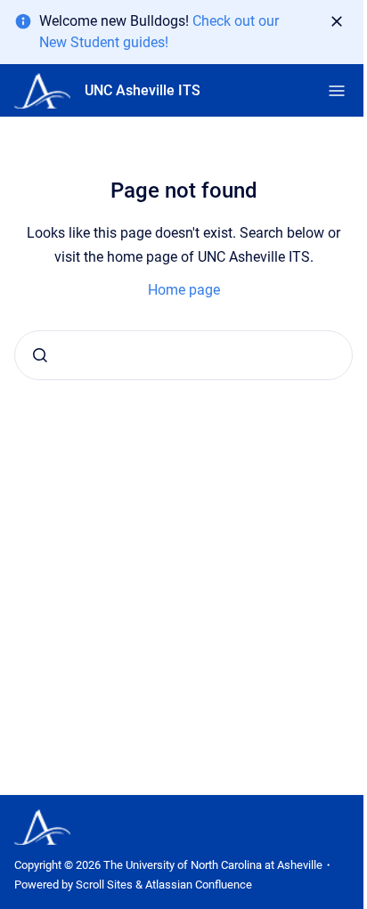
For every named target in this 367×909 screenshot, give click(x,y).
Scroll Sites (104, 884)
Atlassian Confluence (198, 884)
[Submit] (40, 355)
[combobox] (183, 355)
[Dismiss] (336, 21)
